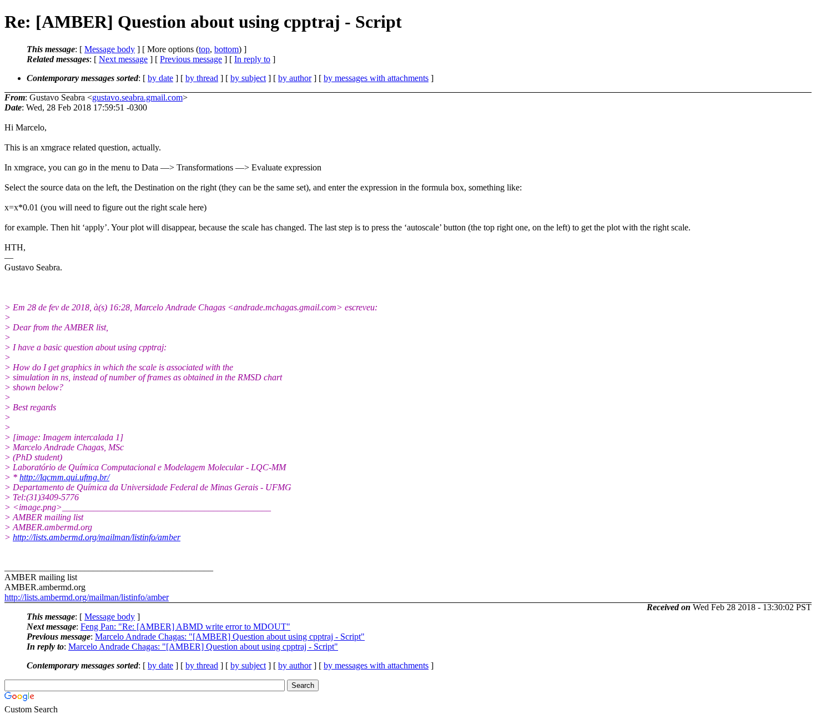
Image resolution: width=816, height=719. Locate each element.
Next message (123, 59)
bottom (226, 49)
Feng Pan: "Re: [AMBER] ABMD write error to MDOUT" (185, 626)
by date (160, 78)
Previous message (191, 59)
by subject (248, 78)
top (204, 49)
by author (294, 78)
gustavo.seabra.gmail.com (137, 97)
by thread (201, 78)
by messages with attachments (376, 78)
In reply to (252, 59)
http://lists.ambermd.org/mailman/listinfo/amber (96, 537)
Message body (109, 49)
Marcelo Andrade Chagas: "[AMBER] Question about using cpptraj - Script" (230, 636)
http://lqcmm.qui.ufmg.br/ (64, 477)
